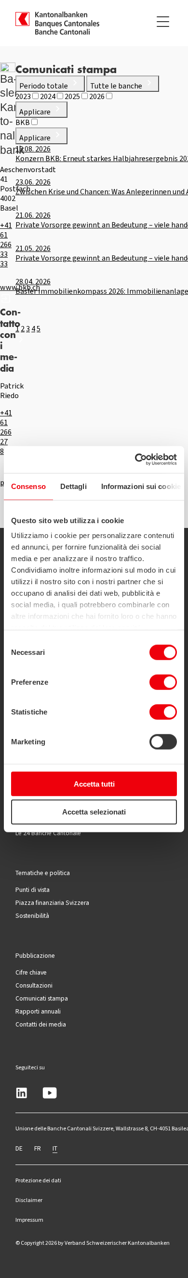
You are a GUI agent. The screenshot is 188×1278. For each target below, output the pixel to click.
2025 (73, 96)
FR (37, 1148)
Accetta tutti (94, 783)
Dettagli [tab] (73, 486)
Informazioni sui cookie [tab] (141, 486)
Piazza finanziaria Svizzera (52, 902)
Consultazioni (34, 985)
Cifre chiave (31, 972)
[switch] (163, 681)
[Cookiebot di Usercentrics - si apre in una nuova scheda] (135, 459)
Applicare (35, 112)
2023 (23, 96)
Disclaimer (28, 1200)
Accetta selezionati (94, 812)
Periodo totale (44, 86)
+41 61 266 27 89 (6, 432)
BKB (23, 122)
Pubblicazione (35, 955)
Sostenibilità (32, 915)
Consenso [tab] (28, 486)
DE (19, 1148)
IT (55, 1148)
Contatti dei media (40, 1024)
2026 (97, 96)
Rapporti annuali (38, 1011)
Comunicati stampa (41, 998)
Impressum (29, 1220)
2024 (48, 96)
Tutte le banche (117, 86)
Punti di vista (32, 889)
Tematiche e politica (42, 872)
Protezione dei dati (38, 1180)
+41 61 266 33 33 (6, 244)
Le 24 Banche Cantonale (48, 832)
